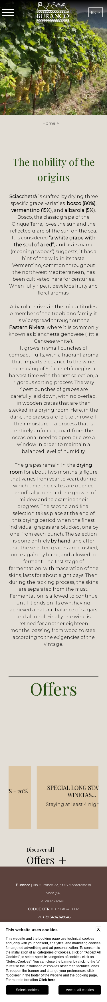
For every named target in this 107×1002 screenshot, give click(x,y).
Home (48, 123)
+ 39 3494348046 (56, 917)
